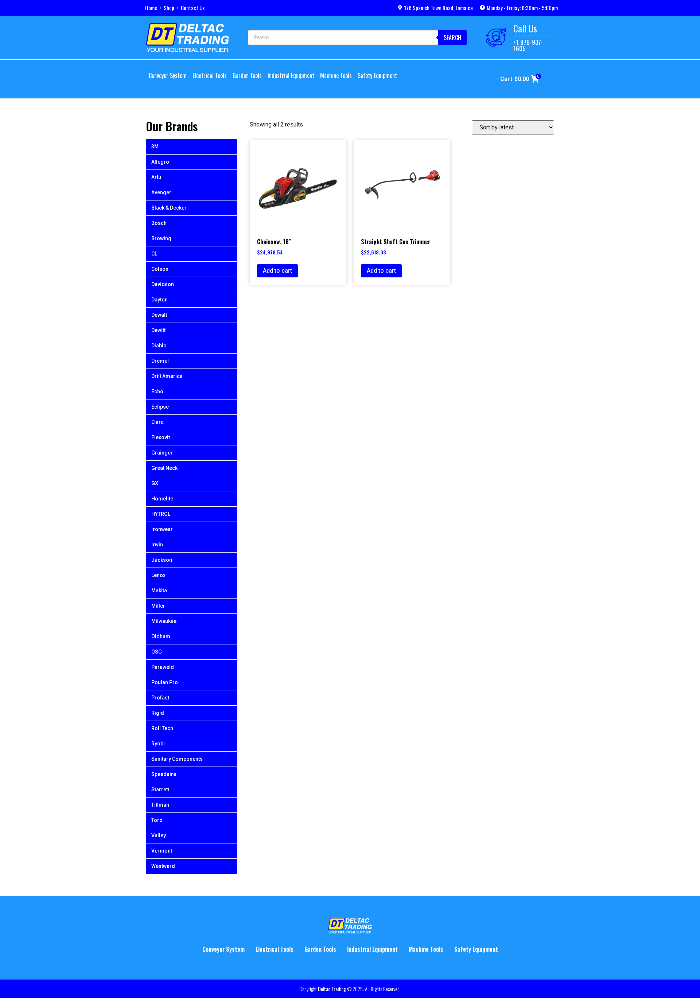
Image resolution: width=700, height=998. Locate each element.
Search (452, 37)
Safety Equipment (377, 75)
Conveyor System (168, 75)
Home (151, 7)
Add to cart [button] (277, 270)
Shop (169, 7)
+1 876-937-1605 (528, 45)
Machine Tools (336, 75)
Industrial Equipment (291, 75)
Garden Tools (247, 75)
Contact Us (193, 7)
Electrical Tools (209, 75)
